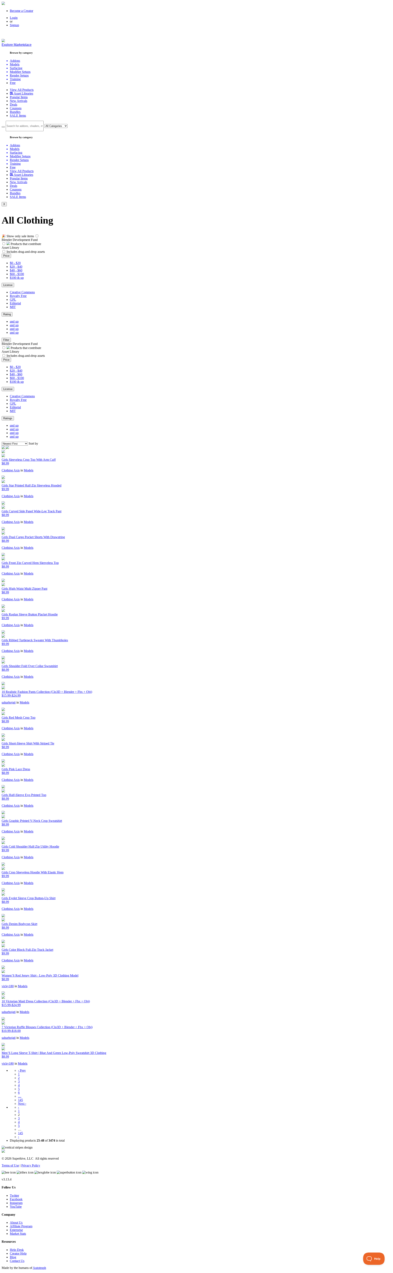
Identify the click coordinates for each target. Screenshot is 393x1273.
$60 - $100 (17, 274)
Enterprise (16, 1230)
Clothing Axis (11, 470)
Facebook (16, 1199)
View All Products (22, 89)
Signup (14, 25)
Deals (13, 104)
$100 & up (17, 277)
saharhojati (9, 702)
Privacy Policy (30, 1165)
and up (14, 321)
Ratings (7, 418)
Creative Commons (22, 292)
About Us (16, 1222)
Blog (13, 1257)
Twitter (14, 1195)
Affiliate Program (21, 1226)
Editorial (15, 303)
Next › (22, 1103)
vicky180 (8, 986)
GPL (13, 299)
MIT (13, 307)
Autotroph (39, 1268)
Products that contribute (25, 244)
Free (13, 83)
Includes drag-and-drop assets (26, 251)
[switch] (37, 236)
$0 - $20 (15, 263)
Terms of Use (10, 1165)
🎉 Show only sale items (18, 236)
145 (20, 1100)
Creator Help (18, 1253)
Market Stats (18, 1233)
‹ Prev (22, 1070)
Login (14, 17)
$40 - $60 (16, 270)
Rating (7, 314)
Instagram (16, 1203)
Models (28, 470)
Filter (6, 339)
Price (6, 255)
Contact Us (17, 1261)
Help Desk (17, 1250)
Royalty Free (18, 296)
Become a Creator (21, 10)
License (7, 285)
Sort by (33, 443)
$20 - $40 (16, 266)
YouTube (16, 1206)
